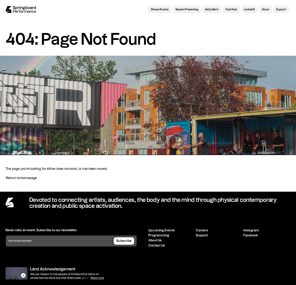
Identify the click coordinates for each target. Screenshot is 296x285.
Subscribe (124, 241)
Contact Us (156, 245)
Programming (158, 235)
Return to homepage (21, 178)
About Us (155, 240)
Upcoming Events (161, 230)
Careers (202, 230)
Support (202, 235)
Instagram (251, 230)
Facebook (250, 235)
